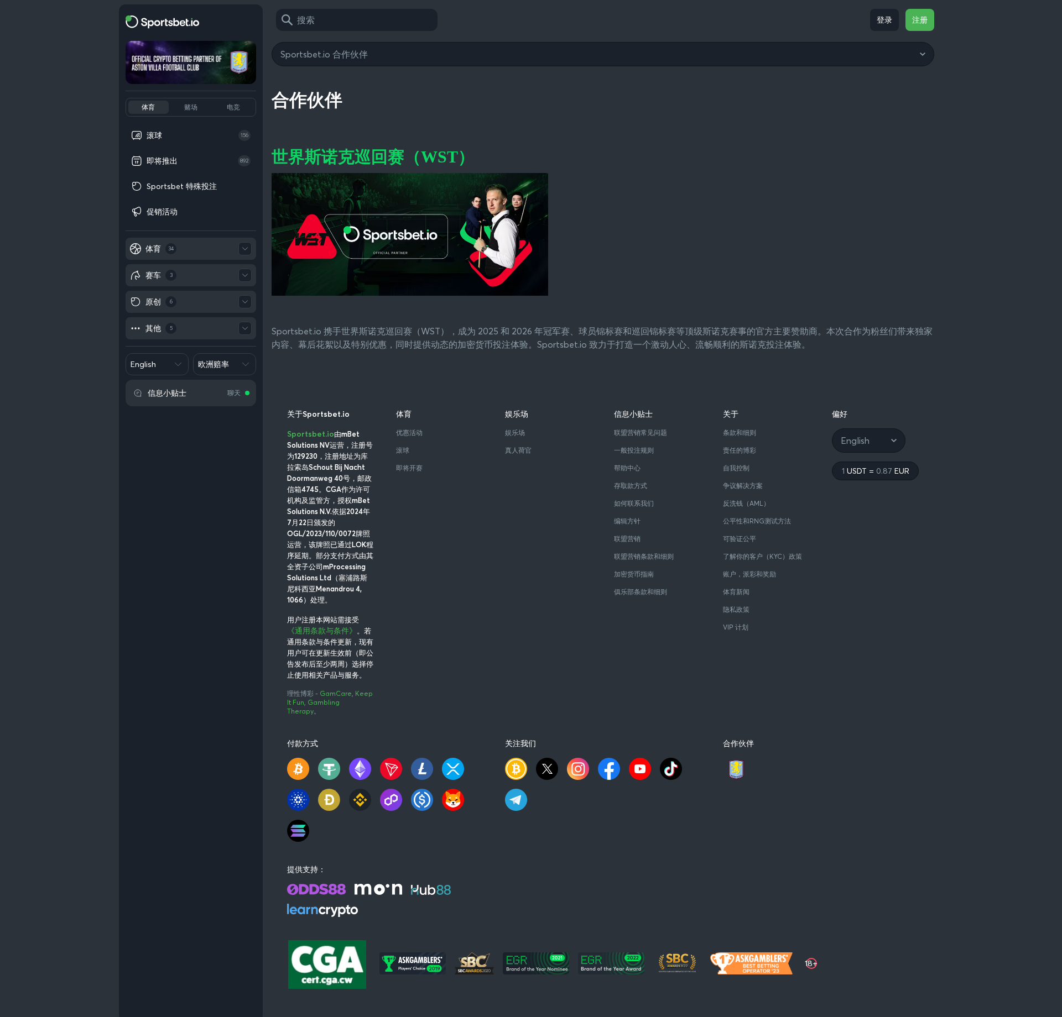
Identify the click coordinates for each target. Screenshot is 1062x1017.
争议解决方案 (743, 485)
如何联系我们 (634, 503)
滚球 (402, 450)
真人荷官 (518, 450)
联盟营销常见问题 (640, 432)
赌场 (190, 107)
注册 (920, 20)
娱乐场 (515, 432)
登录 (884, 20)
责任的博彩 (739, 450)
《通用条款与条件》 (322, 631)
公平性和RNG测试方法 (757, 521)
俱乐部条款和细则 (640, 592)
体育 (148, 107)
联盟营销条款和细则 (644, 556)
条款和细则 (739, 432)
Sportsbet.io (310, 434)
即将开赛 (409, 468)
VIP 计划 (735, 627)
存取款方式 (630, 485)
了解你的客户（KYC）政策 (762, 556)
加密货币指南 (634, 574)
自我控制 (736, 468)
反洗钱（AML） (746, 503)
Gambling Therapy (313, 706)
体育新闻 (736, 592)
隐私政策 (736, 609)
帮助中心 (627, 468)
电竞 (233, 107)
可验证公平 (739, 538)
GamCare (336, 693)
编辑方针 (627, 521)
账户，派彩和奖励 (749, 574)
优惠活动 (409, 432)
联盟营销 (627, 538)
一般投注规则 (634, 450)
